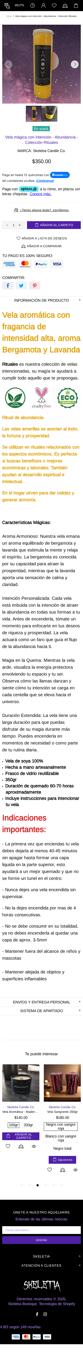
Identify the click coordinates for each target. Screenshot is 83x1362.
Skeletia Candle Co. (49, 151)
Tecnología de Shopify (57, 1304)
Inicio (9, 16)
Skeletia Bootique (19, 5)
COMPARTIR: (13, 278)
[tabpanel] (21, 1111)
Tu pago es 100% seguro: (27, 256)
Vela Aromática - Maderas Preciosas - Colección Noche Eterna (20, 1111)
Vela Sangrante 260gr (62, 1111)
